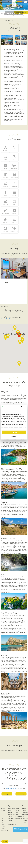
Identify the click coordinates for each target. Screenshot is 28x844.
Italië (6, 8)
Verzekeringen (12, 831)
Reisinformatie (10, 824)
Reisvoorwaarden (13, 808)
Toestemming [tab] (5, 409)
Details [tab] (14, 409)
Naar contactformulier (6, 318)
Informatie (23, 6)
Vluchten (11, 829)
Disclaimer (11, 818)
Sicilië (9, 20)
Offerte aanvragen (21, 794)
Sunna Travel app (3, 822)
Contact (25, 8)
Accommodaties (24, 806)
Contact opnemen (7, 794)
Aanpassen (13, 436)
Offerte (25, 9)
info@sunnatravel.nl (11, 788)
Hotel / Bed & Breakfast (25, 810)
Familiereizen (19, 818)
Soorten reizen (17, 807)
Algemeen (10, 806)
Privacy (11, 820)
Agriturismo (4, 6)
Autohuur (11, 827)
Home (2, 20)
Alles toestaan (14, 432)
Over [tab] (23, 409)
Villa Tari (13, 20)
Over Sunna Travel (3, 808)
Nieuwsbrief (5, 830)
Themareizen (19, 816)
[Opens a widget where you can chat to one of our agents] (4, 841)
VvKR (10, 812)
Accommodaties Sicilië (14, 13)
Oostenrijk (8, 9)
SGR (10, 810)
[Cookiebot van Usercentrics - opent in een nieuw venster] (21, 406)
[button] (20, 342)
